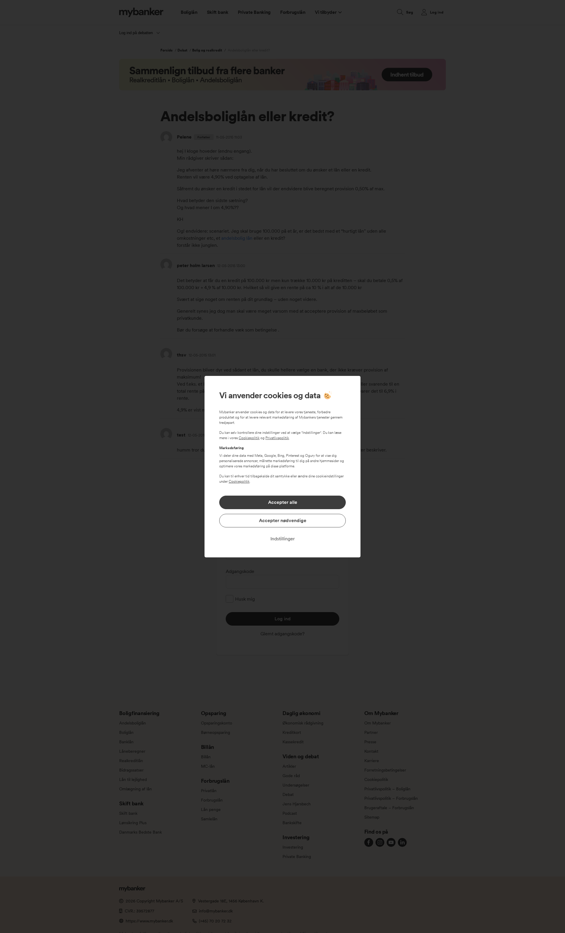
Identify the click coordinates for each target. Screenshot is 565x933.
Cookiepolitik (249, 438)
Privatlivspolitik (277, 438)
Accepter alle (282, 502)
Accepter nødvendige (282, 520)
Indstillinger (282, 539)
